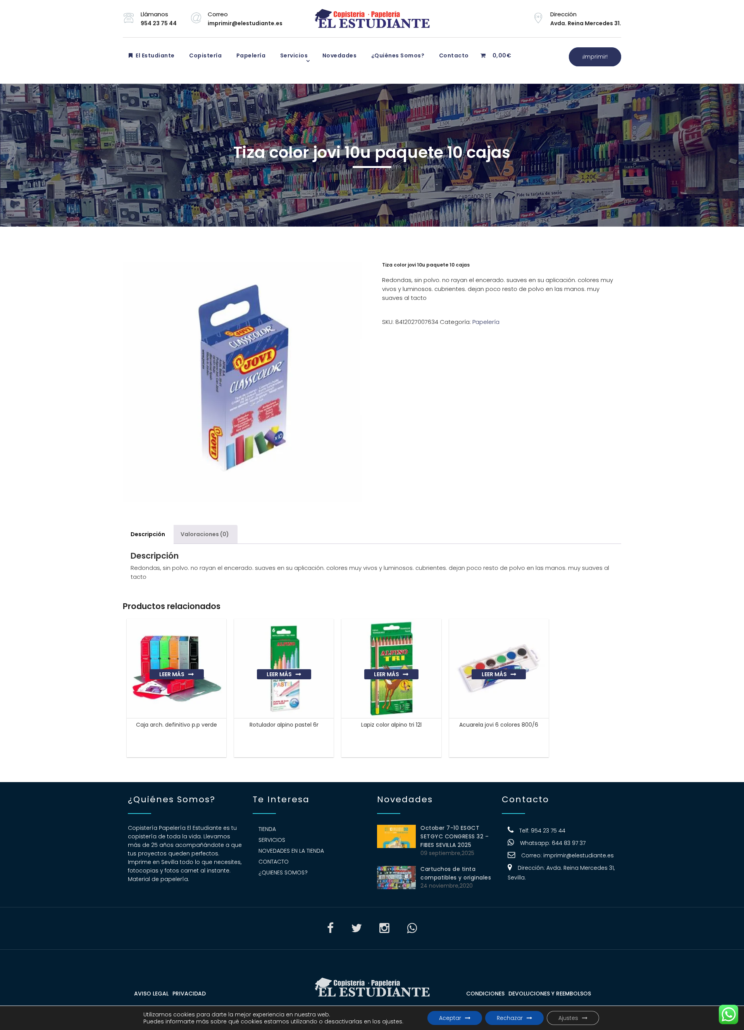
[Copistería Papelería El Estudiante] (372, 18)
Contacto (453, 55)
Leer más (171, 674)
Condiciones (485, 993)
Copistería (205, 55)
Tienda (267, 829)
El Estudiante (154, 55)
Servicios (293, 55)
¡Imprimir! (595, 57)
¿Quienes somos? (283, 872)
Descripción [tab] (148, 534)
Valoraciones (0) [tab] (205, 534)
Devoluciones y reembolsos (549, 993)
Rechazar (510, 1018)
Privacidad (189, 993)
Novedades (338, 55)
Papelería (250, 55)
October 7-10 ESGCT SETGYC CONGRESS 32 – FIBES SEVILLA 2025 (454, 836)
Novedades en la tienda (291, 851)
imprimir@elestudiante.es (578, 855)
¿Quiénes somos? (397, 55)
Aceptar (450, 1018)
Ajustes (568, 1018)
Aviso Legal (151, 993)
